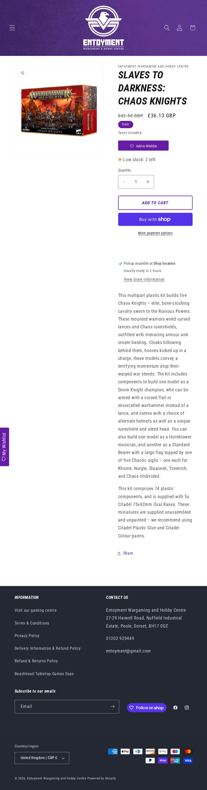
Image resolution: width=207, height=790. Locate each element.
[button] (12, 27)
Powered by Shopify (101, 778)
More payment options (155, 233)
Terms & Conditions (32, 623)
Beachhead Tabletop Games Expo (44, 673)
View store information (144, 279)
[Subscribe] (112, 706)
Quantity (124, 170)
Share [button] (128, 553)
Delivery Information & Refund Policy (48, 648)
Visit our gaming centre (36, 610)
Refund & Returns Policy (36, 661)
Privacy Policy (27, 635)
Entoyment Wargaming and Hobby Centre (56, 778)
